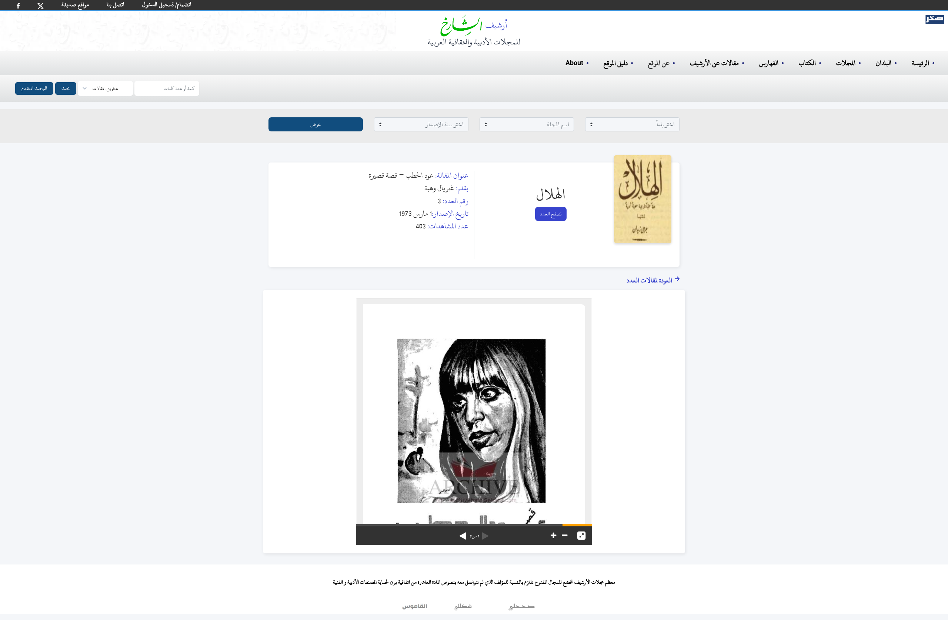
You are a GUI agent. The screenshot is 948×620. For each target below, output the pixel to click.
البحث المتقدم (34, 88)
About (574, 63)
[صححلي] (521, 608)
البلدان (883, 63)
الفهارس (768, 63)
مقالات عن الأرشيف (714, 63)
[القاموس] (415, 608)
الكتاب (807, 63)
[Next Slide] (462, 533)
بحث (65, 88)
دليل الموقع (616, 63)
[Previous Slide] (485, 533)
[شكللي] (463, 608)
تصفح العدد (551, 214)
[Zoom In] (553, 535)
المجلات (845, 63)
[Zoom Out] (564, 535)
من (474, 536)
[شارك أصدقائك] (18, 5)
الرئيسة (920, 63)
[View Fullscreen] (581, 535)
